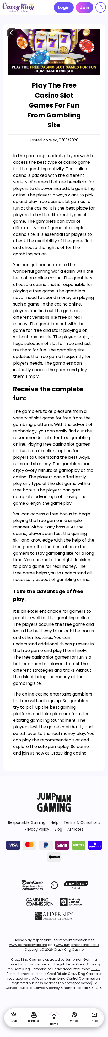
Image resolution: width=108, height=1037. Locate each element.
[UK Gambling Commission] (39, 902)
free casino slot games (66, 444)
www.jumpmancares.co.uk (77, 945)
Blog (58, 829)
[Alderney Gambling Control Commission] (54, 916)
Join (84, 7)
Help (54, 822)
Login (63, 7)
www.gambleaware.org (28, 945)
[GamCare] (32, 885)
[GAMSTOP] (76, 885)
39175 (95, 969)
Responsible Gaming (26, 822)
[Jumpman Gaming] (54, 810)
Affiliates (75, 829)
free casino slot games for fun (53, 657)
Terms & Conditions (82, 822)
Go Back (12, 33)
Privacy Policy (37, 829)
